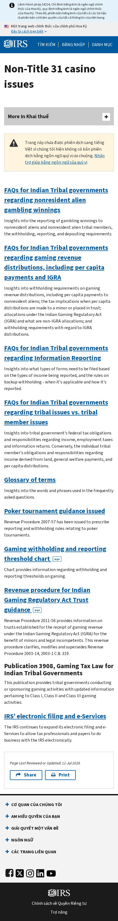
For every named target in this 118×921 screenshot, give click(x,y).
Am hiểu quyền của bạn (35, 816)
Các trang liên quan (33, 852)
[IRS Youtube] (51, 872)
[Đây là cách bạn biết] (59, 29)
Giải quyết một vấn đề (35, 828)
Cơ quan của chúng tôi (36, 804)
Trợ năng (59, 912)
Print (64, 775)
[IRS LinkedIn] (40, 872)
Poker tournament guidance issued (54, 511)
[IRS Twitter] (20, 872)
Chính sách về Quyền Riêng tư (59, 903)
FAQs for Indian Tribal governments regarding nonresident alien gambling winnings (56, 200)
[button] (73, 44)
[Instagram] (30, 872)
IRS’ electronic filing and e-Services (55, 716)
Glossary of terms (30, 479)
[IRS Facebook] (9, 872)
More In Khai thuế (28, 116)
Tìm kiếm (46, 44)
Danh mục (102, 44)
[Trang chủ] (15, 43)
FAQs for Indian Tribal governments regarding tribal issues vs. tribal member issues (56, 412)
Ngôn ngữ (22, 840)
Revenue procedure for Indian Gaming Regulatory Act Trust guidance (47, 600)
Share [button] (30, 775)
